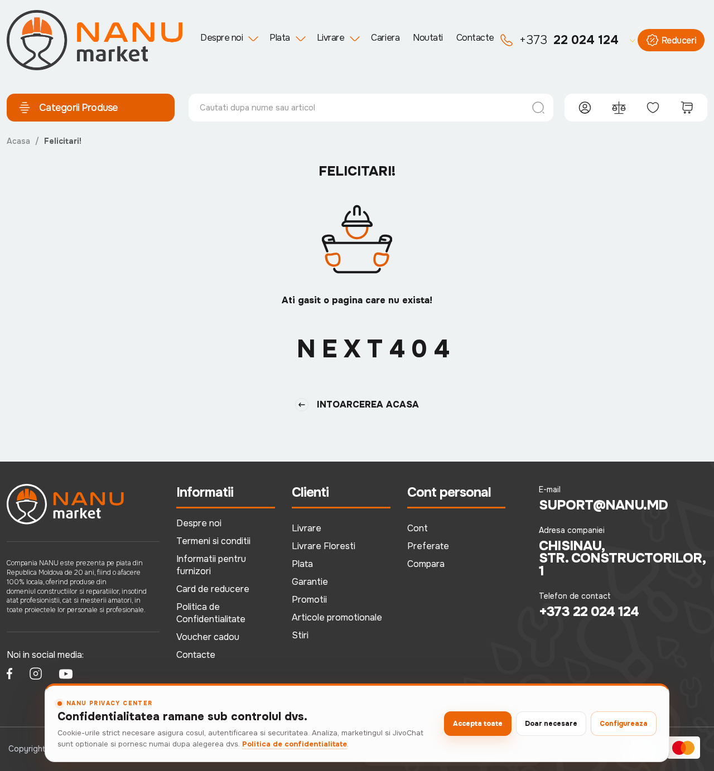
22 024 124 (569, 40)
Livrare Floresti (323, 546)
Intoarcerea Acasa (368, 404)
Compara (426, 564)
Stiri (300, 635)
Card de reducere (212, 589)
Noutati (428, 37)
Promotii (309, 599)
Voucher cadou (207, 637)
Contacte (475, 37)
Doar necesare (551, 723)
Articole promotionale (337, 617)
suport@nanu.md (603, 505)
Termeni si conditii (213, 541)
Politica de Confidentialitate (210, 613)
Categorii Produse (78, 107)
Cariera (385, 37)
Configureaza (624, 723)
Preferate (428, 546)
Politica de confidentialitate (294, 744)
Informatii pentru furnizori (211, 565)
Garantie (310, 582)
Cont (417, 528)
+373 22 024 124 (589, 611)
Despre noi (221, 37)
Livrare (331, 37)
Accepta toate (478, 723)
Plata (279, 37)
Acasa (18, 141)
